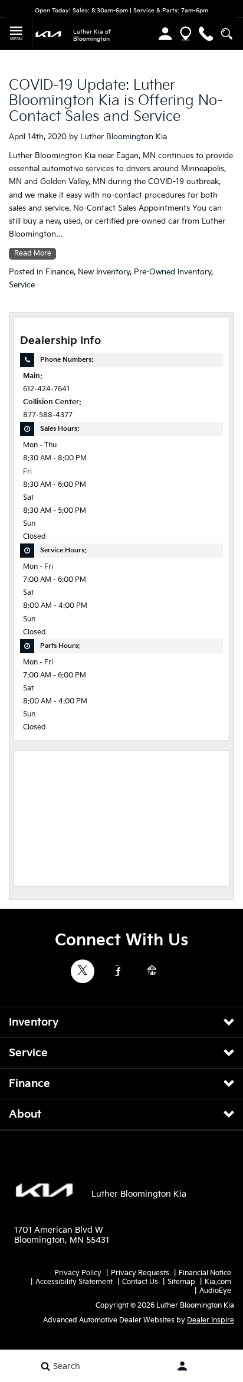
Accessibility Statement (74, 1282)
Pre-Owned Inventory (172, 272)
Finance (59, 272)
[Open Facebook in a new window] (117, 971)
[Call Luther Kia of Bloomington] (206, 34)
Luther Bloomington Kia (123, 137)
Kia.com (218, 1282)
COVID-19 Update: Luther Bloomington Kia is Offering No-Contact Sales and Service (115, 101)
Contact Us (140, 1282)
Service (22, 285)
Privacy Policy (77, 1273)
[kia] (48, 34)
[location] (185, 34)
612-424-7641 (46, 389)
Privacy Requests (140, 1273)
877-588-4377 (48, 415)
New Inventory (104, 272)
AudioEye (215, 1290)
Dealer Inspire (210, 1320)
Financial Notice (205, 1273)
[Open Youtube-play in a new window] (152, 971)
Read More (32, 253)
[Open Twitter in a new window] (82, 971)
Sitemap (181, 1282)
